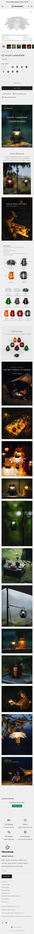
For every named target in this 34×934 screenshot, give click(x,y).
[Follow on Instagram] (2, 923)
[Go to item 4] (19, 46)
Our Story (4, 902)
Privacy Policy (5, 899)
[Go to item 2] (9, 46)
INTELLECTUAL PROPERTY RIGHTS (11, 896)
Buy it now (17, 88)
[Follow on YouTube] (6, 923)
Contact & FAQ (5, 884)
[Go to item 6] (29, 46)
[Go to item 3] (14, 46)
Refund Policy (5, 887)
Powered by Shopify (21, 930)
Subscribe (7, 876)
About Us (4, 882)
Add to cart (17, 83)
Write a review (17, 806)
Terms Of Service (6, 893)
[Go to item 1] (4, 46)
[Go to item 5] (24, 46)
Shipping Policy (6, 890)
